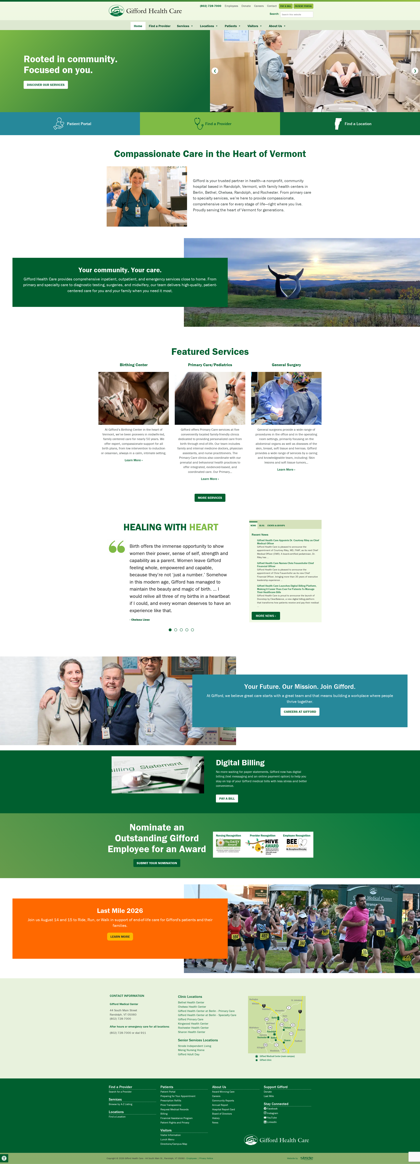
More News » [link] (266, 616)
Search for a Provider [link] (120, 1068)
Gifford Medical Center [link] (124, 981)
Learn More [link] (120, 914)
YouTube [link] (271, 1094)
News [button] (253, 525)
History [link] (216, 1095)
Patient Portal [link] (167, 1068)
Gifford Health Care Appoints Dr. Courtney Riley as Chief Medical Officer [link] (288, 542)
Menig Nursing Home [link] (191, 1027)
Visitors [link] (253, 26)
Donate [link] (268, 1068)
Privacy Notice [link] (206, 1135)
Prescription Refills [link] (170, 1077)
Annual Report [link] (220, 1082)
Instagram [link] (272, 1090)
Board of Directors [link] (222, 1090)
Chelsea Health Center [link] (192, 984)
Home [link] (138, 26)
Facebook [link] (272, 1085)
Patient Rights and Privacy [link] (174, 1099)
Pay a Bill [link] (227, 776)
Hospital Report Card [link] (223, 1086)
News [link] (215, 1099)
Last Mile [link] (269, 1073)
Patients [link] (231, 26)
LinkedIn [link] (271, 1099)
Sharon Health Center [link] (191, 1009)
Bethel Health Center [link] (191, 979)
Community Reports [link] (223, 1077)
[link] (4, 1158)
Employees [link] (192, 1135)
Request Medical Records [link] (174, 1086)
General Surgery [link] (286, 364)
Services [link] (183, 26)
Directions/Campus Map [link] (173, 1120)
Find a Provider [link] (159, 26)
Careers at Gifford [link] (300, 689)
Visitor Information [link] (170, 1112)
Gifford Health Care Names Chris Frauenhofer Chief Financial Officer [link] (285, 565)
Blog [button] (261, 525)
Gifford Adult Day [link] (188, 1031)
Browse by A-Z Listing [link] (120, 1081)
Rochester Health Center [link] (193, 1005)
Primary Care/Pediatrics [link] (210, 364)
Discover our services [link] (46, 85)
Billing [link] (164, 1090)
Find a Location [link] (117, 1093)
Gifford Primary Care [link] (190, 996)
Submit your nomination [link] (157, 840)
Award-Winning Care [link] (223, 1068)
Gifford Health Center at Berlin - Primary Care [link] (206, 988)
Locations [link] (207, 26)
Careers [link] (216, 1073)
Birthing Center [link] (134, 364)
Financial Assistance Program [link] (176, 1095)
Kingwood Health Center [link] (193, 1000)
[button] (215, 70)
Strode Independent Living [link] (194, 1023)
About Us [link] (275, 26)
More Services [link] (210, 498)
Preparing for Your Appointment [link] (177, 1073)
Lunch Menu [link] (167, 1116)
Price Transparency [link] (170, 1082)
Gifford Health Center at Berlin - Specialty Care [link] (207, 992)
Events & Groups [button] (276, 525)
